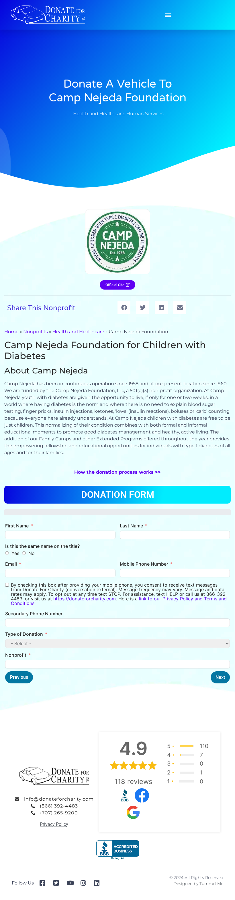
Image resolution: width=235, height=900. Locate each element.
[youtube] (71, 883)
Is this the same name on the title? (42, 546)
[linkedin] (98, 883)
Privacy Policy (54, 824)
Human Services (145, 113)
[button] (168, 14)
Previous (19, 677)
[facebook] (44, 883)
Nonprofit (15, 655)
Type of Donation (24, 634)
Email (11, 564)
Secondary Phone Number (33, 613)
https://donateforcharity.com (84, 599)
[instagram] (85, 883)
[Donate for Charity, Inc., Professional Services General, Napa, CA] (117, 850)
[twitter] (58, 883)
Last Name (131, 526)
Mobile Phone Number (144, 564)
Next (220, 677)
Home (11, 331)
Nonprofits (35, 331)
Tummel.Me (211, 883)
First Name (17, 526)
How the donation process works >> (117, 472)
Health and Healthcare (98, 113)
